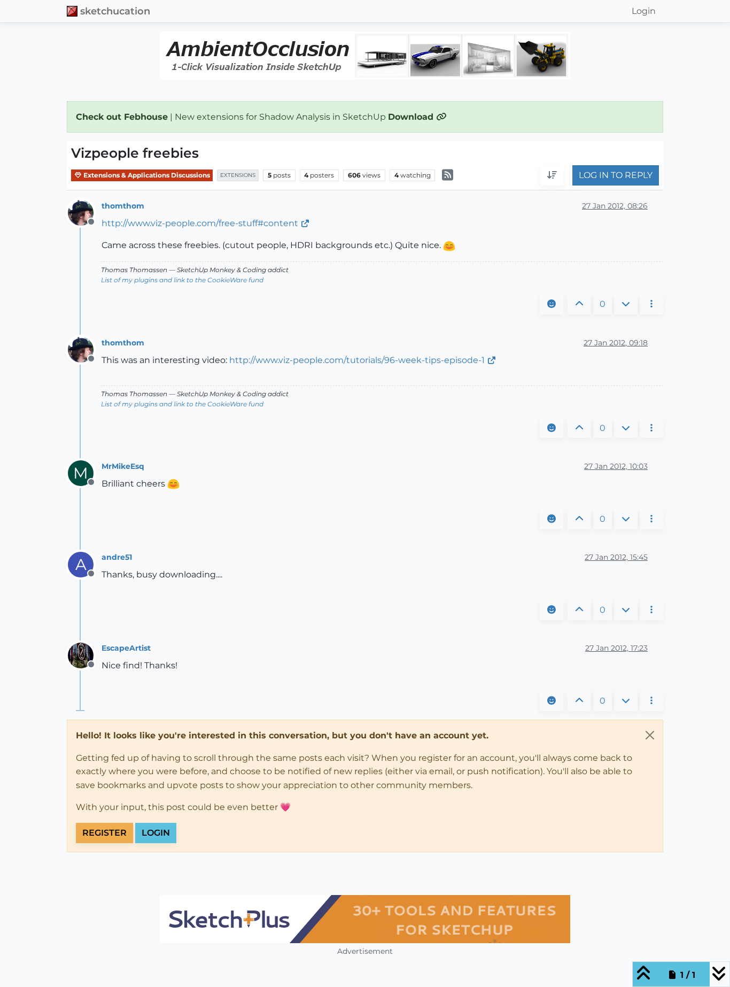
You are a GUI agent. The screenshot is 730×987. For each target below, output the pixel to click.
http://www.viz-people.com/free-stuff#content (200, 223)
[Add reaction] (551, 304)
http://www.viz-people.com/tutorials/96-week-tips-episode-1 (357, 360)
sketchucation (115, 11)
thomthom (123, 206)
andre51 (117, 557)
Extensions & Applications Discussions (146, 175)
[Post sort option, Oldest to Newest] (552, 176)
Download (412, 117)
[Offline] (85, 212)
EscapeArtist (126, 648)
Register (104, 833)
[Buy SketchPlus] (365, 919)
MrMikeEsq (123, 466)
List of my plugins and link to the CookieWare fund (182, 280)
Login (156, 833)
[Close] (650, 735)
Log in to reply (616, 176)
